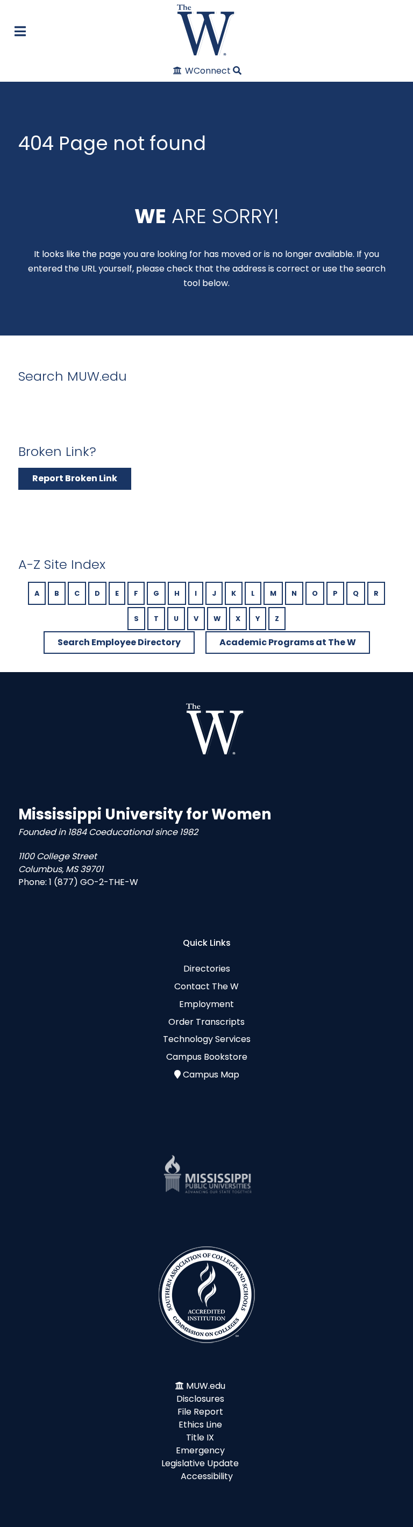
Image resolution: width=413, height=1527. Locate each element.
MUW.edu (205, 1386)
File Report (200, 1411)
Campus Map (211, 1074)
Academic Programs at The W (287, 642)
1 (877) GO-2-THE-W (93, 882)
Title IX (200, 1437)
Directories (206, 968)
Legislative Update (200, 1463)
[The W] (206, 29)
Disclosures (200, 1399)
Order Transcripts (206, 1022)
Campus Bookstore (206, 1057)
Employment (206, 1004)
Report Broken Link (74, 478)
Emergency (200, 1450)
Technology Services (207, 1039)
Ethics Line (200, 1424)
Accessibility (207, 1476)
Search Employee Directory (119, 642)
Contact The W (206, 986)
